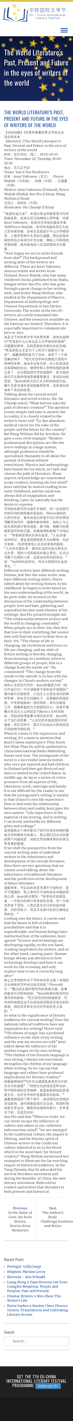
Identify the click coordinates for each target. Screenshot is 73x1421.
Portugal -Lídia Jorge (24, 1266)
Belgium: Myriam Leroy (26, 1272)
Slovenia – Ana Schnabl (26, 1277)
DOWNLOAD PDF (48, 1386)
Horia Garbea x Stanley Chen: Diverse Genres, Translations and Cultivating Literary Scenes (37, 1310)
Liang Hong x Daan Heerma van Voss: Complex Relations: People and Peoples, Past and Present (37, 1286)
